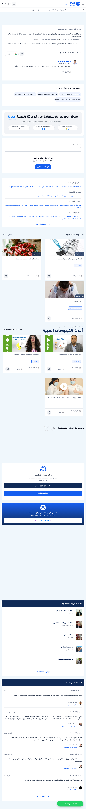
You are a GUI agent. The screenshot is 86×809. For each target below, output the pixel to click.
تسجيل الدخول (6, 4)
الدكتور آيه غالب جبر (72, 790)
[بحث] (14, 4)
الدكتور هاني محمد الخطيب (63, 635)
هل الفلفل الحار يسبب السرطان (27, 259)
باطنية (71, 613)
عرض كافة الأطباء (43, 671)
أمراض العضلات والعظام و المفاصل (14, 712)
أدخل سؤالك (43, 493)
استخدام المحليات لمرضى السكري (26, 354)
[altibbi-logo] (73, 4)
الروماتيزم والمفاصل (66, 625)
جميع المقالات (7, 235)
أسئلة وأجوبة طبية (62, 10)
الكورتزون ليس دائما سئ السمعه (70, 259)
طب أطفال (69, 638)
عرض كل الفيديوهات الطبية (13, 329)
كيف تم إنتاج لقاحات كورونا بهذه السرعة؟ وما (64, 398)
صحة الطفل (7, 691)
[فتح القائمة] (82, 3)
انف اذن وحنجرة (49, 10)
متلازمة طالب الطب (75, 301)
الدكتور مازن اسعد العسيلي (63, 622)
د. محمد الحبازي (67, 647)
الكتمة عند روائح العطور (69, 94)
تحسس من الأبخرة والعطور (25, 94)
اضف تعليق (41, 166)
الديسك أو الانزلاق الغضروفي (70, 354)
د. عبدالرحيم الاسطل (65, 659)
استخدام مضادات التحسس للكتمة (67, 99)
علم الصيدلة (7, 776)
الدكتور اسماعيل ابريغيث (63, 610)
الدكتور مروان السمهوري (70, 747)
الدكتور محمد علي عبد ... (70, 705)
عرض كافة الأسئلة (43, 224)
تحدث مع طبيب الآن (43, 485)
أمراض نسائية (8, 733)
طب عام (70, 662)
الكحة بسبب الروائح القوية (47, 94)
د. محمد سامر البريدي (64, 61)
